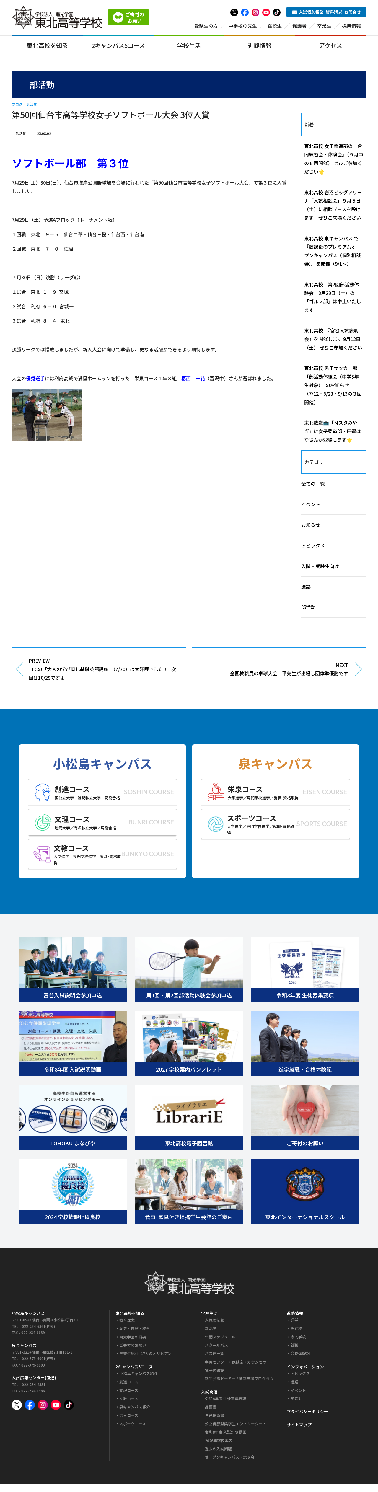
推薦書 (210, 1407)
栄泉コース (128, 1415)
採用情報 (351, 25)
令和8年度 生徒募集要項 (225, 1398)
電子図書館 (214, 1370)
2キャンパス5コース (118, 45)
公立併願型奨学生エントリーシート (235, 1423)
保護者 (299, 25)
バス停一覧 (214, 1353)
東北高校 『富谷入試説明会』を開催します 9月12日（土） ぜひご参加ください (333, 339)
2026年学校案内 (218, 1440)
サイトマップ (299, 1425)
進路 (306, 586)
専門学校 (298, 1337)
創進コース (128, 1382)
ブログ (17, 104)
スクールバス (216, 1345)
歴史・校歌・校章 (134, 1328)
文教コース (128, 1398)
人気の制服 (214, 1320)
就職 (294, 1345)
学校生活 (189, 45)
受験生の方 (206, 25)
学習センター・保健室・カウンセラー (237, 1362)
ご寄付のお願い (132, 1345)
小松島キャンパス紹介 (138, 1373)
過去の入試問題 (218, 1449)
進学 (294, 1320)
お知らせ (310, 524)
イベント (310, 504)
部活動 (32, 104)
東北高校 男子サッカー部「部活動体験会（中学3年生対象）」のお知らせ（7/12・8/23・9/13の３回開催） (333, 384)
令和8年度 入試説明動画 (225, 1432)
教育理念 (127, 1320)
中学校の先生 (243, 25)
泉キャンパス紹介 (134, 1407)
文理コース (128, 1390)
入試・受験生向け (320, 566)
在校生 (275, 25)
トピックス (313, 545)
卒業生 (324, 25)
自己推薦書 (214, 1415)
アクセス (330, 45)
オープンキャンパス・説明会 (230, 1457)
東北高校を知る (47, 45)
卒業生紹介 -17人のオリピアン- (146, 1353)
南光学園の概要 (132, 1337)
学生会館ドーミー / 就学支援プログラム (239, 1378)
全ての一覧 (313, 483)
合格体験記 (300, 1353)
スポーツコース (132, 1423)
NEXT (289, 669)
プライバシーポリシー (307, 1411)
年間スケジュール (220, 1337)
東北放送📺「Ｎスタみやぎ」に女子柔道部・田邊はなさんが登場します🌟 (332, 431)
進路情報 (260, 45)
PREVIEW (102, 669)
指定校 (296, 1328)
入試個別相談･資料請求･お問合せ (330, 12)
